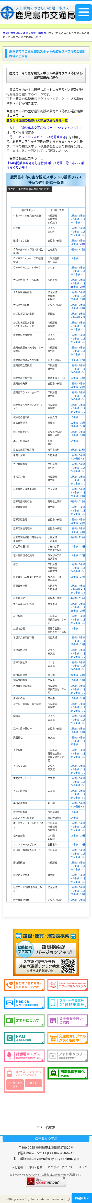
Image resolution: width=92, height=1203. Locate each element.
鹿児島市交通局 (12, 33)
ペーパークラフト (15, 1084)
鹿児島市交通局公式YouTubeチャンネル (49, 128)
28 (72, 286)
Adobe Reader (60, 1174)
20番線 (84, 244)
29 (84, 286)
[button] (46, 1106)
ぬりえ (33, 1083)
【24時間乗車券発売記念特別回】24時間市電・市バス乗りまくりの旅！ (45, 165)
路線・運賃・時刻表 (34, 33)
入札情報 (17, 1167)
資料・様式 (35, 1167)
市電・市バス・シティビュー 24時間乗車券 (36, 137)
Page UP (82, 1198)
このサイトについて (60, 1167)
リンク (82, 1167)
